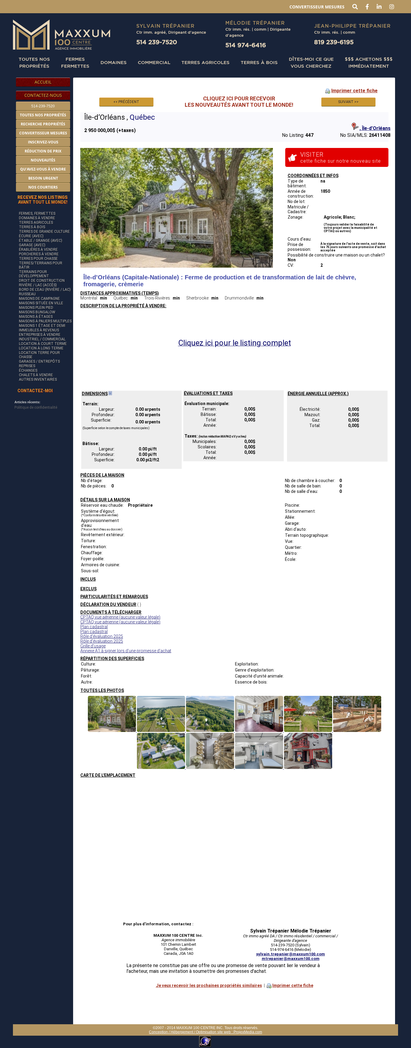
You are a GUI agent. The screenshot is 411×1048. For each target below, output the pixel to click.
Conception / (160, 1032)
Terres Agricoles (205, 62)
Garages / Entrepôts (39, 361)
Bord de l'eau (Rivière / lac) (45, 289)
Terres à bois (259, 62)
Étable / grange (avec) (40, 240)
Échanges (28, 370)
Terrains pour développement (34, 274)
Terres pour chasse (38, 259)
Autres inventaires (38, 379)
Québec (142, 117)
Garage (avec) (32, 245)
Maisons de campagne (39, 299)
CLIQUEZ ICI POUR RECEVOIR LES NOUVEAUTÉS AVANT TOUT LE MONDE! (239, 101)
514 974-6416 (245, 45)
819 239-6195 (334, 42)
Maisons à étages (36, 317)
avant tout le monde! (42, 199)
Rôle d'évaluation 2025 (101, 636)
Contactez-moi (35, 390)
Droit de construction (42, 280)
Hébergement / (183, 1032)
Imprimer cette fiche (354, 91)
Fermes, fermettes (37, 213)
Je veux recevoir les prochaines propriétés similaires (209, 985)
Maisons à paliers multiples (45, 321)
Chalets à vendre (36, 375)
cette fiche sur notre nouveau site (340, 157)
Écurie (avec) (31, 236)
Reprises (27, 366)
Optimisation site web (213, 1032)
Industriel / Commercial (42, 339)
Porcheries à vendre (39, 254)
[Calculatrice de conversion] (110, 393)
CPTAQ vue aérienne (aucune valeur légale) (120, 617)
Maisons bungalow (37, 312)
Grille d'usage (93, 646)
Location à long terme (41, 348)
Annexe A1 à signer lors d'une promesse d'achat (125, 650)
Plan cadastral (94, 626)
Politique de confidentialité (35, 407)
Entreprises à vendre (39, 335)
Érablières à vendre (38, 249)
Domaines (113, 62)
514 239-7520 (156, 42)
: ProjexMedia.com (246, 1032)
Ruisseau (27, 294)
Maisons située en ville (41, 303)
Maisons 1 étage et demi (42, 326)
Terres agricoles (36, 222)
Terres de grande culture (44, 231)
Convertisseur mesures (317, 7)
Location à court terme (43, 344)
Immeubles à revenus (39, 330)
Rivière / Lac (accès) (38, 285)
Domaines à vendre (37, 218)
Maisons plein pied (36, 308)
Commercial (154, 62)
